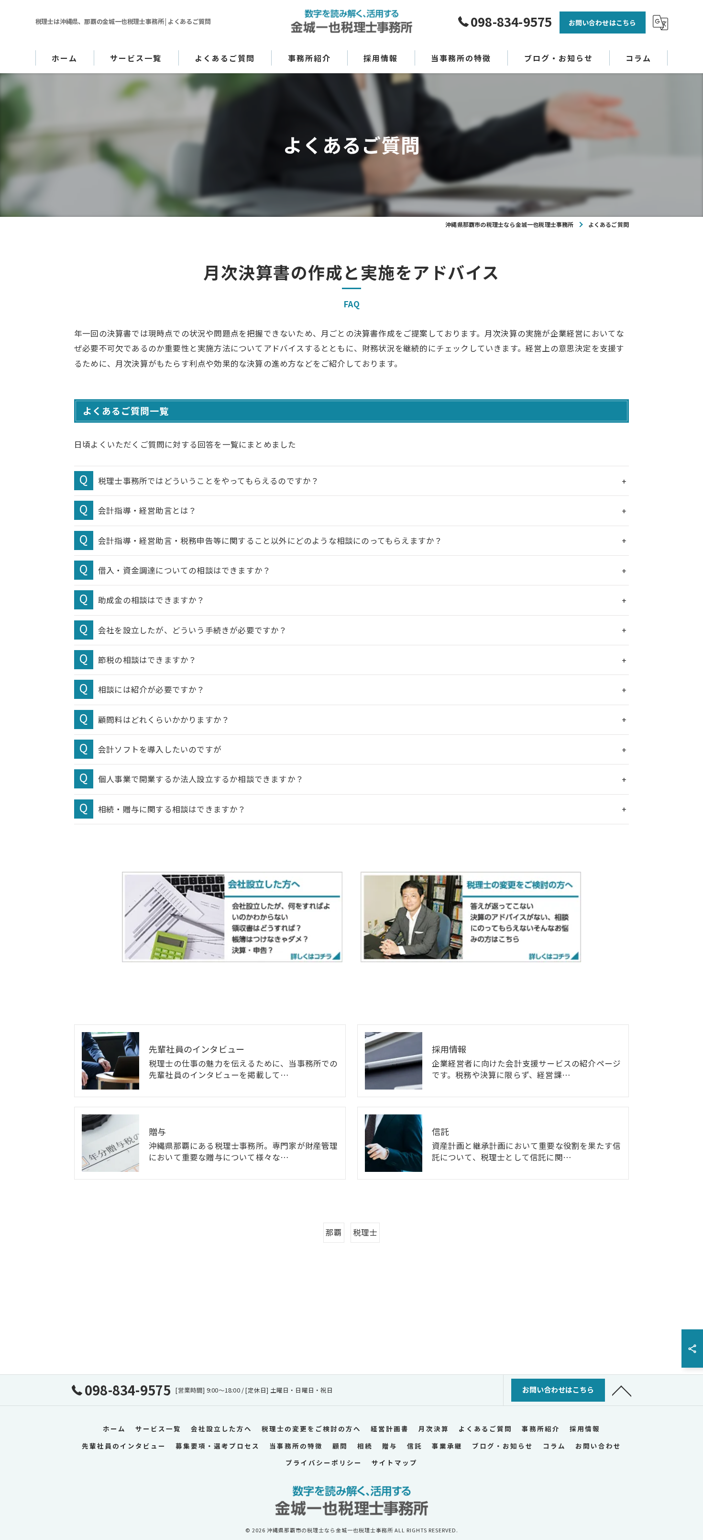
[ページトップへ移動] (621, 1390)
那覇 (334, 1232)
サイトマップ (394, 1462)
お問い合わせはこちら (603, 22)
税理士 (365, 1232)
